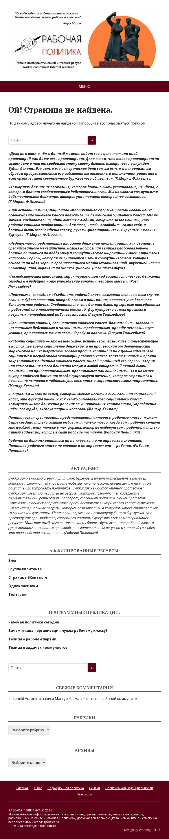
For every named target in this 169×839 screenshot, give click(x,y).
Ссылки (94, 788)
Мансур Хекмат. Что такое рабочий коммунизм (96, 698)
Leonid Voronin (25, 698)
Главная (22, 788)
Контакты (84, 794)
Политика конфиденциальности (129, 788)
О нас (38, 788)
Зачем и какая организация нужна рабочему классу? (57, 630)
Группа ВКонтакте (25, 569)
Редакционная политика (66, 788)
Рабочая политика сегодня (33, 622)
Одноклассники (23, 585)
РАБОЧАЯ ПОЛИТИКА (24, 810)
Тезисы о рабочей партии (32, 639)
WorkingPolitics (150, 830)
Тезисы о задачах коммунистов (38, 647)
